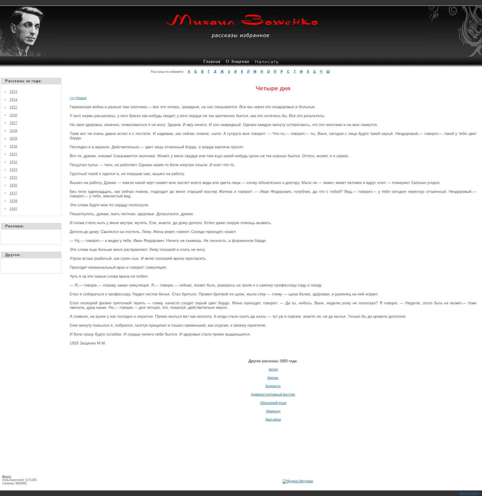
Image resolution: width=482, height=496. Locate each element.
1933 (13, 169)
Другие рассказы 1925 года (273, 361)
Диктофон (273, 420)
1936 (13, 185)
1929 (13, 138)
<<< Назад (78, 98)
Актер (273, 369)
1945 (13, 208)
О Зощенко (237, 61)
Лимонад (273, 411)
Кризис (273, 378)
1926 (13, 115)
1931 (13, 154)
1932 (13, 162)
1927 (13, 123)
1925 (13, 107)
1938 (13, 201)
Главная (211, 61)
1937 (13, 193)
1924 (13, 99)
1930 (13, 146)
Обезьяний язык (273, 403)
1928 (13, 130)
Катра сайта (469, 493)
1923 (13, 91)
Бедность (273, 386)
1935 (13, 177)
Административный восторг (273, 395)
